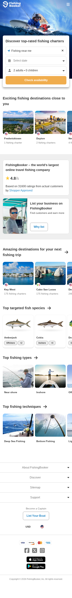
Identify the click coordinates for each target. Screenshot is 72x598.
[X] (34, 550)
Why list (39, 226)
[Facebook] (26, 550)
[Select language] (42, 527)
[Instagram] (42, 550)
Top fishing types (17, 358)
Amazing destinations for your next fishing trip (32, 252)
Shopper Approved (21, 190)
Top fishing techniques (22, 407)
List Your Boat (36, 515)
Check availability (36, 80)
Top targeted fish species (24, 308)
